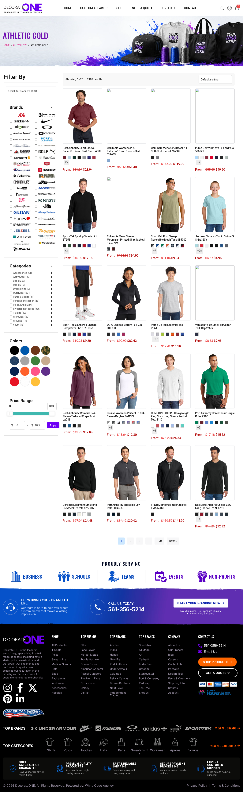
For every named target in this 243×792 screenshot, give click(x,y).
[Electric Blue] (119, 334)
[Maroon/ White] (168, 245)
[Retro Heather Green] (212, 245)
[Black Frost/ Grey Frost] (114, 422)
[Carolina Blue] (207, 422)
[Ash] (153, 334)
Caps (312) (19, 284)
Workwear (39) (21, 316)
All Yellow (20, 45)
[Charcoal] (109, 514)
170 (159, 541)
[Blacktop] (109, 334)
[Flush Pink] (124, 334)
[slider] (10, 413)
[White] (94, 245)
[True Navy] (79, 245)
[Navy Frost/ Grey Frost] (124, 422)
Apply (53, 425)
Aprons (175, 750)
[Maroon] (75, 245)
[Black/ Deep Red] (183, 245)
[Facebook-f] (20, 688)
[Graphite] (79, 425)
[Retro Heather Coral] (207, 245)
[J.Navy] (75, 514)
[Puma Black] (222, 157)
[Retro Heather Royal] (222, 245)
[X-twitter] (32, 688)
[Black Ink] (65, 514)
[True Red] (84, 245)
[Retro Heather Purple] (217, 245)
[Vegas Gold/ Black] (153, 245)
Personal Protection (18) (26, 300)
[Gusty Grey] (84, 157)
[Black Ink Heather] (70, 514)
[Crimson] (158, 425)
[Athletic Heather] (158, 334)
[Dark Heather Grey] (212, 514)
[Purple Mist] (65, 425)
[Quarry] (227, 157)
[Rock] (227, 245)
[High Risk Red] (212, 157)
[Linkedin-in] (20, 699)
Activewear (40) (21, 276)
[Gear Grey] (114, 334)
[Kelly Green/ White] (163, 245)
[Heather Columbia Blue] (217, 514)
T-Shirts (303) (20, 312)
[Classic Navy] (114, 514)
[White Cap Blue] (109, 160)
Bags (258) (19, 280)
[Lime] (163, 334)
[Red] (178, 334)
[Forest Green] (70, 245)
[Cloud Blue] (70, 157)
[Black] (153, 157)
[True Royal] (89, 245)
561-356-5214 (126, 609)
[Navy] (168, 334)
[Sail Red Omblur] (114, 248)
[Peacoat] (217, 157)
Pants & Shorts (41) (23, 296)
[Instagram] (7, 688)
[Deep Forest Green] (222, 422)
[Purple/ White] (173, 245)
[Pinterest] (7, 699)
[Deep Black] (79, 157)
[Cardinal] (202, 514)
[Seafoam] (183, 425)
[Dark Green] (75, 157)
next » (173, 541)
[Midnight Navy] (227, 514)
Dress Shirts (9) (21, 288)
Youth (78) (18, 324)
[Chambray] (173, 425)
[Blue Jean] (163, 425)
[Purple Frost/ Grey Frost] (129, 422)
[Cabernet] (207, 157)
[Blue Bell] (197, 157)
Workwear (157, 750)
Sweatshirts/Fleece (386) (26, 308)
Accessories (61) (22, 272)
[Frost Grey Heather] (89, 514)
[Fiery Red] (202, 245)
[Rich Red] (94, 157)
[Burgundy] (65, 157)
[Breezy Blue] (197, 245)
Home (6, 45)
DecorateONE (25, 785)
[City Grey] (158, 157)
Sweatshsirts (139, 751)
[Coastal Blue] (212, 422)
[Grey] (178, 425)
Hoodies (86, 750)
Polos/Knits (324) (22, 304)
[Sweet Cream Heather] (79, 514)
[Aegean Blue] (70, 425)
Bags (121, 750)
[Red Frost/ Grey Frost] (134, 422)
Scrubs (193, 750)
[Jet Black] (119, 514)
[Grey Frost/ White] (109, 422)
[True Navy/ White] (178, 245)
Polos (68, 750)
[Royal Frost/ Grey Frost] (138, 422)
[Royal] (183, 334)
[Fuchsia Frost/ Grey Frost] (119, 422)
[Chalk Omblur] (109, 248)
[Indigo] (222, 514)
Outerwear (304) (22, 292)
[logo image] (23, 8)
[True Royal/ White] (158, 245)
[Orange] (173, 334)
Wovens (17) (20, 320)
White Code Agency (99, 785)
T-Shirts (49, 750)
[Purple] (89, 157)
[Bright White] (202, 157)
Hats (103, 750)
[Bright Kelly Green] (197, 422)
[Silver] (70, 334)
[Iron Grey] (89, 334)
